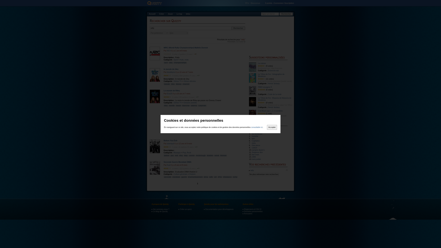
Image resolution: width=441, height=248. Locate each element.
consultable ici (257, 127)
